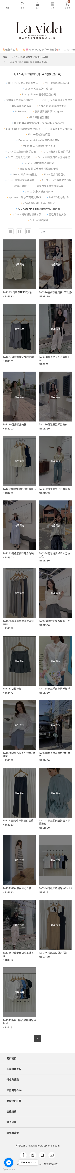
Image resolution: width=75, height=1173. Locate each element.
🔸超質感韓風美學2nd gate (47, 111)
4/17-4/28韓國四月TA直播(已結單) (30, 57)
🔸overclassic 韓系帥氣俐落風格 (21, 128)
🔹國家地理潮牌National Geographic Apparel (37, 122)
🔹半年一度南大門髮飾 (17, 157)
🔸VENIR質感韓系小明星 (56, 83)
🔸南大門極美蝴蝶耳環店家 (48, 185)
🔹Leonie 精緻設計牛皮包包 (37, 88)
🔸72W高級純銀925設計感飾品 (37, 202)
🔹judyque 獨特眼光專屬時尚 (37, 163)
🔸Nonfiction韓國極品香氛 (51, 105)
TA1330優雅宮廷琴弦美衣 (53, 424)
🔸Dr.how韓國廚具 (37, 220)
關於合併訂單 (14, 1100)
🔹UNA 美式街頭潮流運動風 (20, 151)
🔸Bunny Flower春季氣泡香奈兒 (37, 94)
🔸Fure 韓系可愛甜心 (53, 174)
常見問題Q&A (14, 1090)
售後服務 (11, 1111)
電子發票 (11, 1122)
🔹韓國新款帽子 (20, 185)
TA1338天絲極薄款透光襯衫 (54, 688)
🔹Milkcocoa (19, 111)
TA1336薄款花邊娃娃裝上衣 (54, 621)
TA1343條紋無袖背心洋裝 (17, 888)
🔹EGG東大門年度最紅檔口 (18, 100)
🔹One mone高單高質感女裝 (21, 83)
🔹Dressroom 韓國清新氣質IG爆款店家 (37, 140)
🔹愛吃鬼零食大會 (56, 214)
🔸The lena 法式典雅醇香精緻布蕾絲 (37, 168)
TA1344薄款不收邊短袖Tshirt (55, 888)
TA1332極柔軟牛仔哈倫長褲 (54, 488)
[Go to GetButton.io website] (9, 1169)
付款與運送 (13, 1079)
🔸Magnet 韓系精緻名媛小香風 (37, 145)
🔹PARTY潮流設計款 (57, 197)
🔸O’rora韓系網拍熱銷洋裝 (55, 151)
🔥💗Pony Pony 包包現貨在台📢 (41, 49)
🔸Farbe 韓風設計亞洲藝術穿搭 (52, 157)
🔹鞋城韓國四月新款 (20, 105)
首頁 (5, 57)
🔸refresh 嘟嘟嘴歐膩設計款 (25, 214)
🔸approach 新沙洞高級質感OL (24, 197)
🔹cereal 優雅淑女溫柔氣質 (19, 180)
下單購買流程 (14, 1069)
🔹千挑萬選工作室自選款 (58, 128)
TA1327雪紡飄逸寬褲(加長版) (19, 356)
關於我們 (11, 1058)
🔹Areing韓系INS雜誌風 (23, 174)
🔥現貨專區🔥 (10, 49)
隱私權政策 (13, 1132)
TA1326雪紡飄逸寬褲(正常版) (55, 292)
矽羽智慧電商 (51, 1164)
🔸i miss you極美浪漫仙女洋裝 (55, 100)
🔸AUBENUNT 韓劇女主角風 (55, 180)
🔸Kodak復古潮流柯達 (37, 134)
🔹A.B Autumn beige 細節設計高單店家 (37, 208)
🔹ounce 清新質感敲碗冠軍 (37, 191)
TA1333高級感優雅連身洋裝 (18, 553)
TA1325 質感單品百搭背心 (17, 292)
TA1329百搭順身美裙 (14, 424)
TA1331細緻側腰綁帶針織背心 (19, 488)
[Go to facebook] (8, 1162)
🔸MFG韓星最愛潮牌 (37, 117)
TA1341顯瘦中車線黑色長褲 (18, 820)
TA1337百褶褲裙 (12, 688)
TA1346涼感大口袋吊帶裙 (53, 952)
